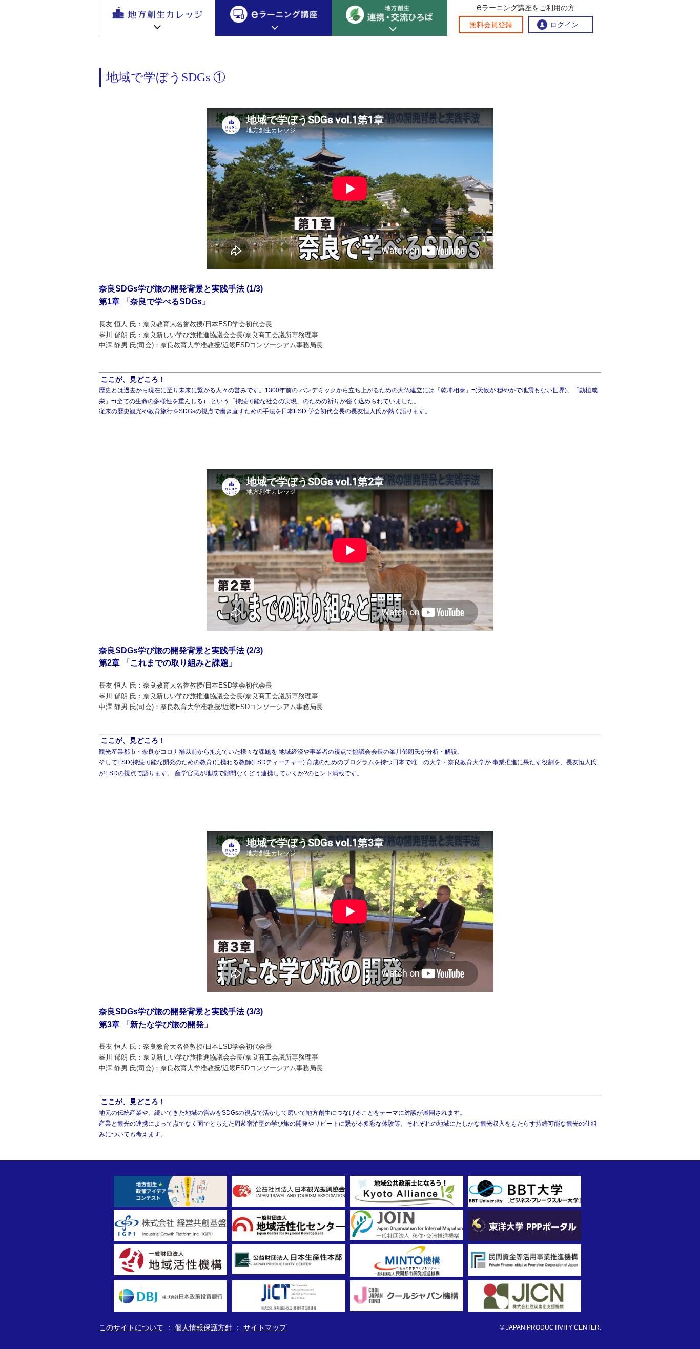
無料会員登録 (490, 24)
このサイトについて (131, 1327)
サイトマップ (264, 1327)
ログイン (564, 24)
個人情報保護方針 (203, 1327)
